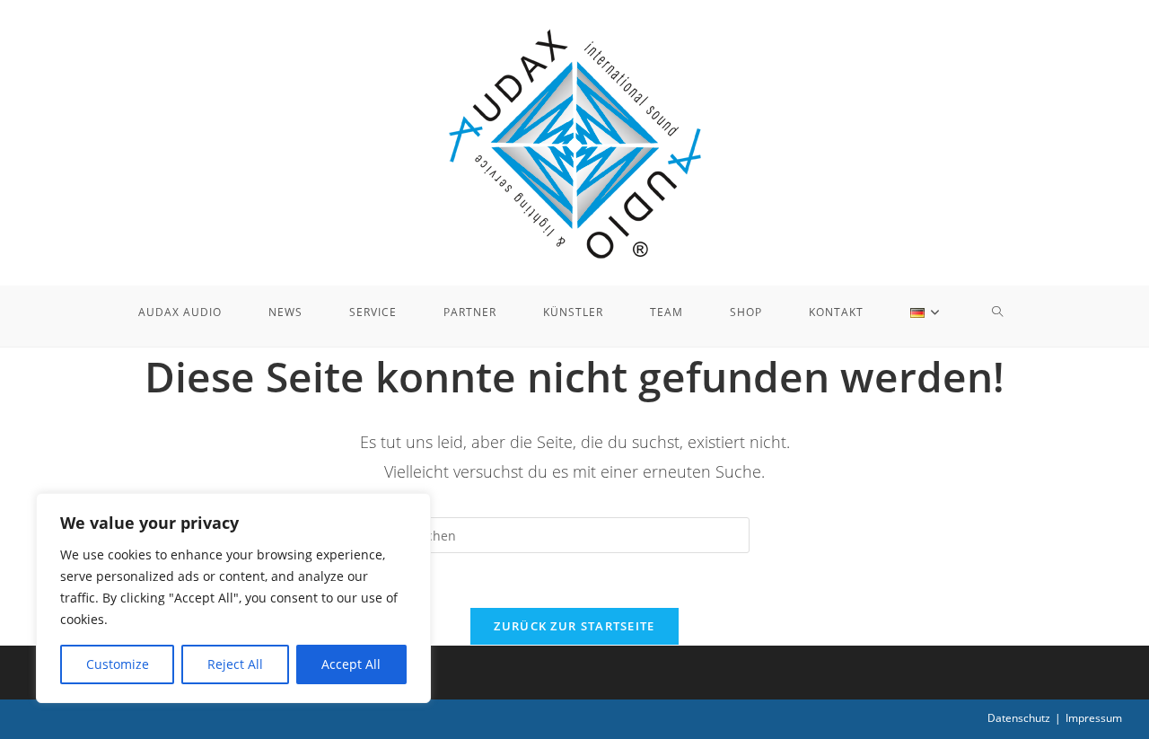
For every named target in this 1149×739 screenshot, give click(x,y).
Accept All (351, 664)
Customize (117, 664)
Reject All (235, 664)
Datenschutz (1018, 718)
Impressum (1094, 718)
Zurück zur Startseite (574, 626)
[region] (233, 598)
